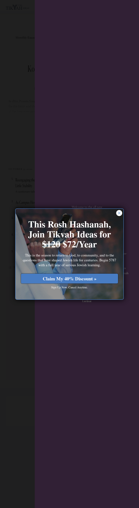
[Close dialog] (119, 213)
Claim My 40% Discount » (69, 278)
